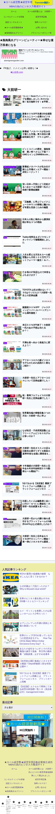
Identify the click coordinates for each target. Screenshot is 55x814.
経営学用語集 (40, 779)
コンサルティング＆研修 (14, 779)
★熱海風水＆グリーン (14, 791)
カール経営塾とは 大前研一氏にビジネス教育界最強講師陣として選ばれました (41, 772)
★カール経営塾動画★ (14, 787)
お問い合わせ (40, 787)
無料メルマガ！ (40, 783)
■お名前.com (17, 72)
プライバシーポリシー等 (40, 791)
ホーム (14, 769)
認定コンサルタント (14, 783)
